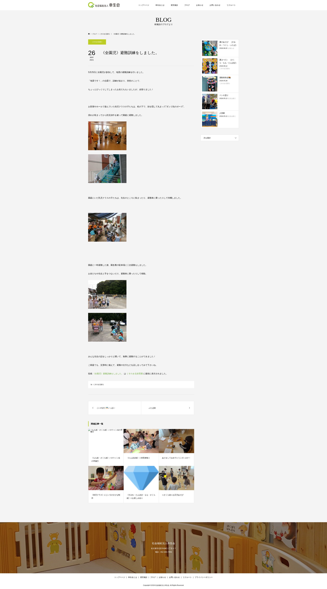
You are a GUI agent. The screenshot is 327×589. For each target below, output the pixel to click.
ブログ (187, 5)
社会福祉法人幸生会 (163, 543)
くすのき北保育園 (134, 374)
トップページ (143, 5)
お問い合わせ (215, 5)
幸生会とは (159, 5)
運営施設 (174, 5)
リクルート (231, 5)
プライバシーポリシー (204, 577)
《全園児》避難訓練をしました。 (108, 374)
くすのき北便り (97, 42)
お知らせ (199, 5)
